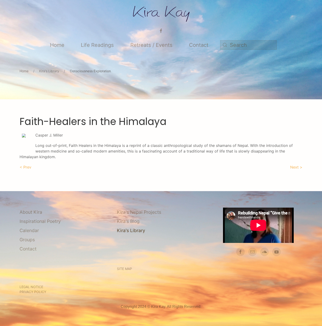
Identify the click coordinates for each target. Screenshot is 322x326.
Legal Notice (31, 287)
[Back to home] (161, 14)
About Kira (31, 212)
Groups (27, 239)
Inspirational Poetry (40, 221)
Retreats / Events (151, 45)
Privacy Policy (33, 292)
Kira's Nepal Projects (139, 212)
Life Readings (97, 45)
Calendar (29, 230)
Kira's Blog (128, 221)
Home (57, 45)
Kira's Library (131, 230)
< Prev (25, 167)
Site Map (124, 269)
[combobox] (248, 45)
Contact (198, 45)
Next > (296, 167)
